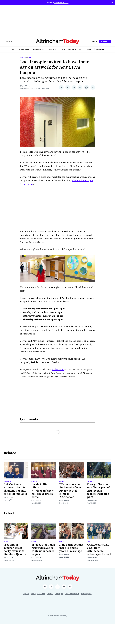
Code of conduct (72, 594)
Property (52, 49)
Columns (7, 481)
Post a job (59, 594)
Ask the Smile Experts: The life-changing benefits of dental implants (15, 489)
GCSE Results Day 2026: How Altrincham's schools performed (99, 549)
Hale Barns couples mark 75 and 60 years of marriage (71, 548)
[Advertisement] (57, 21)
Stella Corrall (58, 369)
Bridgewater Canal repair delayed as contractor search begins (43, 549)
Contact (50, 594)
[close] (112, 2)
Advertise (100, 49)
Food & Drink (24, 49)
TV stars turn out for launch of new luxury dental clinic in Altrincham (70, 491)
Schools (72, 49)
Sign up (26, 594)
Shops (62, 49)
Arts (81, 49)
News (30, 57)
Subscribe (105, 42)
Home (12, 49)
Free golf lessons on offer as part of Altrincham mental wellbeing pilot (98, 491)
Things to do (38, 49)
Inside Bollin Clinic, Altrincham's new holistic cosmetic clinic (42, 491)
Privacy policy (86, 594)
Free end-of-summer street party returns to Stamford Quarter (15, 549)
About (90, 49)
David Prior (25, 86)
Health (23, 57)
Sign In (94, 41)
